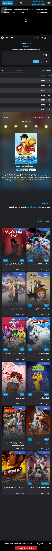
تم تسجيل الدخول (33, 207)
